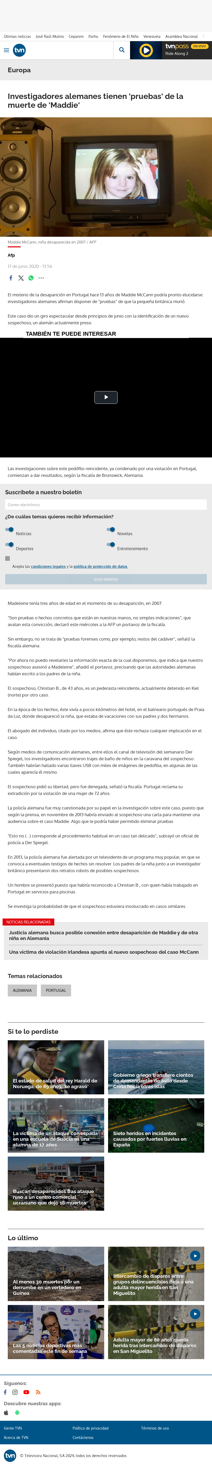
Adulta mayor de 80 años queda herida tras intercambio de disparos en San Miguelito (154, 1345)
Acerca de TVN (16, 1437)
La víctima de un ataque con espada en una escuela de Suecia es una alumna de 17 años (55, 1138)
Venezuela (152, 36)
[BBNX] (10, 1456)
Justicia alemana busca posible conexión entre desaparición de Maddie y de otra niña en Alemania (103, 935)
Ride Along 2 (176, 53)
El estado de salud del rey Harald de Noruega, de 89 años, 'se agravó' (55, 1083)
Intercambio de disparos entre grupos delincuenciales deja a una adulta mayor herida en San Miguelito (153, 1284)
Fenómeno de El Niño (121, 36)
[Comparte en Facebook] (11, 278)
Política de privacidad (90, 1428)
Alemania (22, 990)
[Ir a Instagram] (16, 1392)
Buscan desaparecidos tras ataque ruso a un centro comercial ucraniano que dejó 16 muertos (53, 1197)
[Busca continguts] (121, 50)
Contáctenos (83, 1437)
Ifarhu (93, 36)
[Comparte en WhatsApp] (31, 278)
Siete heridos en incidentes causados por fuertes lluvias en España (149, 1138)
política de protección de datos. (101, 566)
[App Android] (18, 1412)
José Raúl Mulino (50, 36)
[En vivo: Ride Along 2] (146, 50)
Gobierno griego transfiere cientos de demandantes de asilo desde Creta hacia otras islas (153, 1080)
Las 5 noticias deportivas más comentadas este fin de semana (50, 1348)
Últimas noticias (17, 36)
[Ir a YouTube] (27, 1392)
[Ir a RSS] (39, 1392)
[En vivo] (168, 45)
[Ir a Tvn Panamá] (63, 50)
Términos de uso (155, 1428)
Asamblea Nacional (181, 36)
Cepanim (76, 36)
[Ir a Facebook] (6, 1392)
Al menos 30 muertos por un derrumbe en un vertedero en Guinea (47, 1287)
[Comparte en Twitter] (21, 278)
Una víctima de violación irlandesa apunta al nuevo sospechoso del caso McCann (104, 952)
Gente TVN (13, 1428)
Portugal (56, 990)
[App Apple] (7, 1412)
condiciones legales (48, 566)
